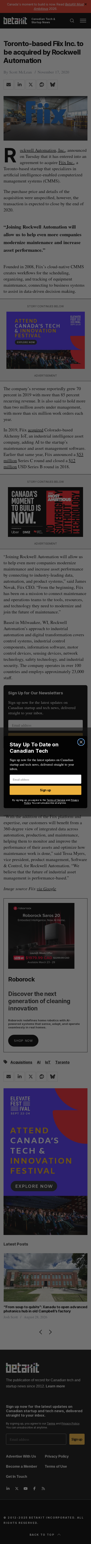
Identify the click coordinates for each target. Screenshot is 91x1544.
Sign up (45, 790)
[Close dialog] (81, 742)
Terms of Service (56, 800)
